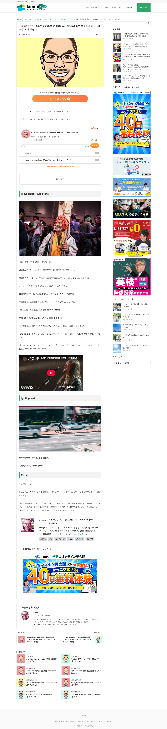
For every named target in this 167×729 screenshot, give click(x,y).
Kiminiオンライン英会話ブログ (84, 726)
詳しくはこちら (58, 98)
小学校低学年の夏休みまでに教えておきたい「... (136, 337)
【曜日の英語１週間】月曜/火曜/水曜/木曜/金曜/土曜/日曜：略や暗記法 (136, 35)
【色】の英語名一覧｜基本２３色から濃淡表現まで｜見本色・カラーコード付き (136, 56)
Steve (99, 35)
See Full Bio (79, 534)
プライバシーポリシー (105, 721)
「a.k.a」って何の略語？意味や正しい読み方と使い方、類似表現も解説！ (136, 45)
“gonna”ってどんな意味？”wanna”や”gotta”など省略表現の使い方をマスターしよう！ (136, 67)
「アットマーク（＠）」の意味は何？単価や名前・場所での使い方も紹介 (136, 77)
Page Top (83, 715)
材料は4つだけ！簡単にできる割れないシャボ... (136, 327)
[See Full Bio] (86, 534)
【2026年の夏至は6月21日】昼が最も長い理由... (136, 347)
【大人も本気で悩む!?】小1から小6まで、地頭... (136, 306)
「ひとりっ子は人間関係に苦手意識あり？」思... (136, 316)
